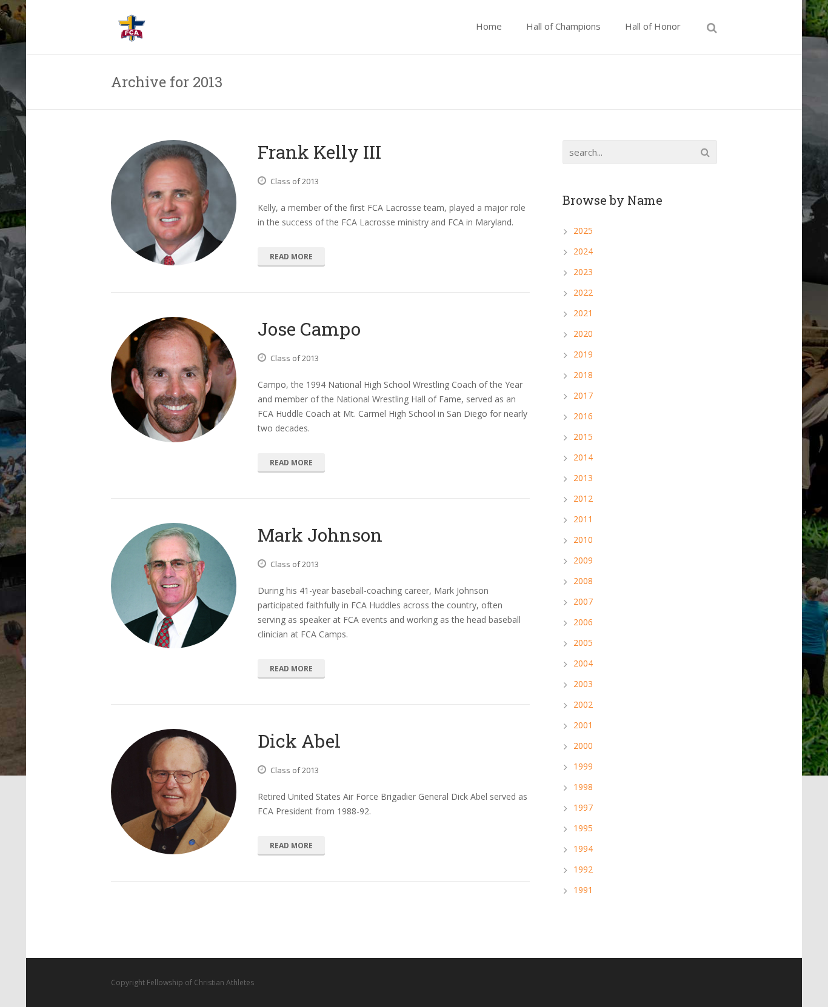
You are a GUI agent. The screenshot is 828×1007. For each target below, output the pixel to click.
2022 (583, 292)
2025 (583, 230)
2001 (583, 725)
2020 (583, 333)
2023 (583, 272)
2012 (583, 498)
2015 (583, 436)
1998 (583, 787)
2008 (583, 581)
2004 (583, 663)
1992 (583, 869)
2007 (583, 601)
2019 (583, 354)
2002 (583, 704)
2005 (583, 642)
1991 (583, 890)
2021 (583, 313)
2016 (583, 416)
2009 (583, 560)
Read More (291, 256)
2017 (583, 395)
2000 (583, 745)
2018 (583, 375)
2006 (583, 622)
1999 (583, 766)
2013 (583, 478)
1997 (583, 807)
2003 (583, 684)
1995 (583, 828)
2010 (583, 539)
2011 (583, 519)
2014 (583, 457)
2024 (583, 251)
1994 (583, 848)
